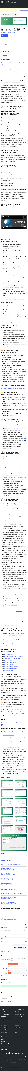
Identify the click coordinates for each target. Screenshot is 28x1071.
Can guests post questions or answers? (11, 864)
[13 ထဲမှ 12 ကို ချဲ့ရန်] (24, 827)
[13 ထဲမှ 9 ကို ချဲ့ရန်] (11, 817)
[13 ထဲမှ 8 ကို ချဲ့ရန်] (24, 808)
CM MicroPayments (8, 654)
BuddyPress (5, 1044)
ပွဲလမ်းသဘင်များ (18, 1027)
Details (4, 41)
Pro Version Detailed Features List (9, 388)
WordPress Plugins (10, 732)
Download (4, 35)
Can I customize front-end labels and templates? (7, 879)
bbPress (4, 1041)
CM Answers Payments (9, 670)
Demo (16, 62)
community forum (16, 944)
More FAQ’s (4, 857)
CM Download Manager (9, 745)
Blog (2, 723)
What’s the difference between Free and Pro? (7, 884)
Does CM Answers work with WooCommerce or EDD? (8, 898)
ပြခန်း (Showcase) (19, 1009)
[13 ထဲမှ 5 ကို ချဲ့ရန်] (11, 799)
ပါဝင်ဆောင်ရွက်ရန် (19, 1025)
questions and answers (21, 947)
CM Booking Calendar (8, 769)
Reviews (5, 44)
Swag (17, 1032)
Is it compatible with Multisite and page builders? (8, 874)
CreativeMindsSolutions (9, 32)
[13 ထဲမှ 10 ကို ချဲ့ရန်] (24, 817)
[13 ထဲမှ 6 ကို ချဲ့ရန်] (24, 799)
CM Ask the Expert (8, 660)
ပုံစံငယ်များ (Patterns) (20, 1016)
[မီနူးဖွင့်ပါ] (26, 2)
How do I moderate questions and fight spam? (7, 869)
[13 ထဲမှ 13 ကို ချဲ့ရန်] (24, 836)
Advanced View (5, 951)
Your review (4, 975)
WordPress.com (6, 1036)
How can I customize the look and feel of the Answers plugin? (9, 903)
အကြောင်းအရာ (4, 1009)
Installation (5, 48)
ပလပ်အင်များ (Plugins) (20, 1014)
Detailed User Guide (6, 860)
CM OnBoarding (7, 763)
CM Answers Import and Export (11, 666)
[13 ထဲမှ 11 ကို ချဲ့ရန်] (11, 827)
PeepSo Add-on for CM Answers (11, 658)
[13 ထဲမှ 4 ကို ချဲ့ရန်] (24, 790)
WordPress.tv (5, 1032)
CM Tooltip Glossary (8, 735)
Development (6, 51)
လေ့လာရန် (3, 1025)
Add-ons (3, 65)
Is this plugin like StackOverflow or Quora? (12, 893)
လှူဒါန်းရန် (18, 1030)
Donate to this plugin (6, 1001)
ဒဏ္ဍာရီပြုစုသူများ (5, 1030)
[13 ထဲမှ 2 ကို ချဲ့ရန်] (24, 781)
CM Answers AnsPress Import (10, 668)
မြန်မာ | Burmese (9, 1050)
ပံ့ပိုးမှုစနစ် (4, 1027)
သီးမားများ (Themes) (19, 1012)
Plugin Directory (5, 6)
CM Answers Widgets (8, 664)
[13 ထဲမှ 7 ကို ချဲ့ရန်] (11, 808)
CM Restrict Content (8, 755)
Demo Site (22, 388)
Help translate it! (24, 10)
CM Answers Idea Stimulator (10, 662)
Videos (12, 62)
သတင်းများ (3, 1012)
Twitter (6, 723)
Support (5, 55)
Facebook (4, 725)
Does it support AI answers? (8, 889)
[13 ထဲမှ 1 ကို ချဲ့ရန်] (11, 781)
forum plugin (23, 944)
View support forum (6, 989)
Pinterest (22, 723)
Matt (3, 1039)
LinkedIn (11, 723)
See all (25, 975)
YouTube (16, 723)
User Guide (21, 62)
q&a (15, 947)
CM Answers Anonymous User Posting (13, 656)
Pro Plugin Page (5, 62)
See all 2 (25, 941)
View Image (18, 430)
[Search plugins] (15, 14)
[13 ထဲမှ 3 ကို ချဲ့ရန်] (11, 790)
